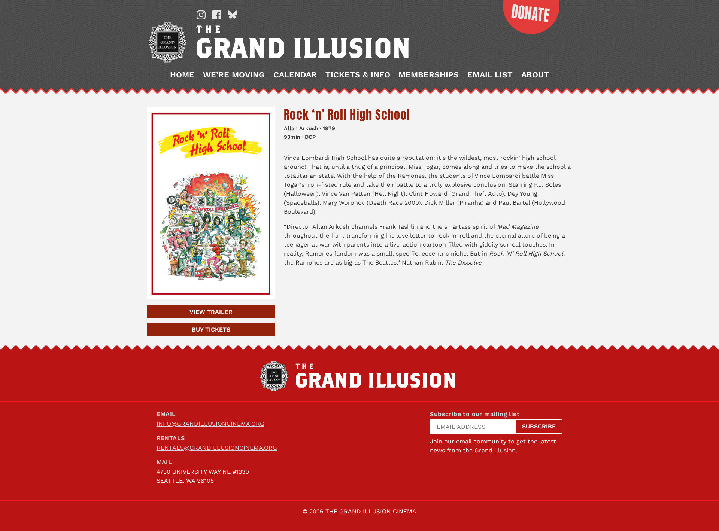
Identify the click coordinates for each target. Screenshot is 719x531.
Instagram (201, 15)
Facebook (217, 15)
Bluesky (233, 15)
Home (182, 75)
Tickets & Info (357, 75)
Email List (490, 75)
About (535, 75)
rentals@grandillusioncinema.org (217, 447)
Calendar (295, 75)
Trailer (211, 311)
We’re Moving (234, 75)
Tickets (211, 329)
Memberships (428, 75)
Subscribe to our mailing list (474, 414)
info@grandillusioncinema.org (210, 423)
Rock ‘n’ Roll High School (347, 115)
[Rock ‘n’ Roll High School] (211, 203)
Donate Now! (525, 17)
